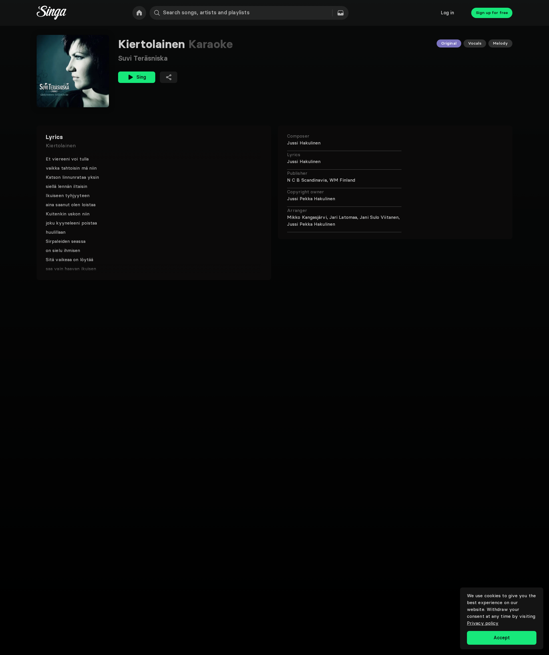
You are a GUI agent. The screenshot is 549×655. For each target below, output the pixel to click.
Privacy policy (482, 623)
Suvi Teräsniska (143, 58)
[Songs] (340, 12)
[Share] (168, 77)
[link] (139, 13)
